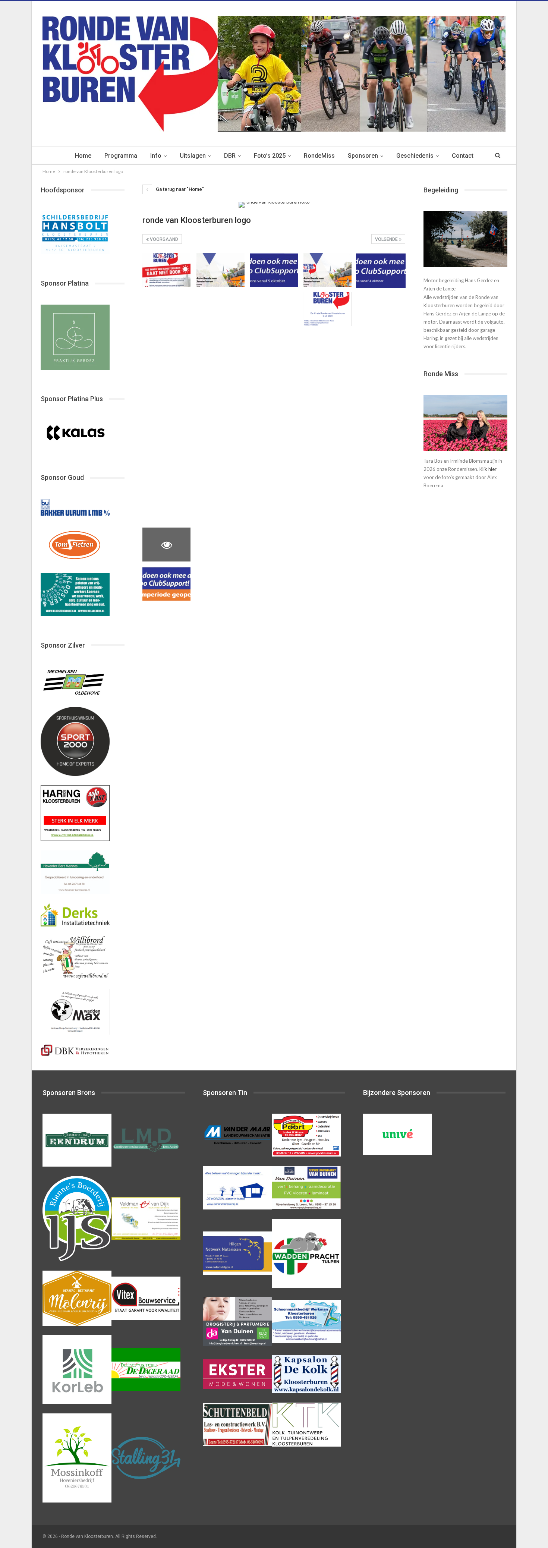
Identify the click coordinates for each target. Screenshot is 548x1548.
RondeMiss (319, 155)
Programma (120, 155)
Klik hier (488, 469)
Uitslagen (193, 155)
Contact (462, 155)
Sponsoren (363, 155)
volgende (387, 239)
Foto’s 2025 (270, 155)
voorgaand (163, 239)
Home (83, 155)
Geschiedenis (415, 155)
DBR (230, 155)
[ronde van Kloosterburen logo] (166, 270)
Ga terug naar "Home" (179, 189)
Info (155, 155)
